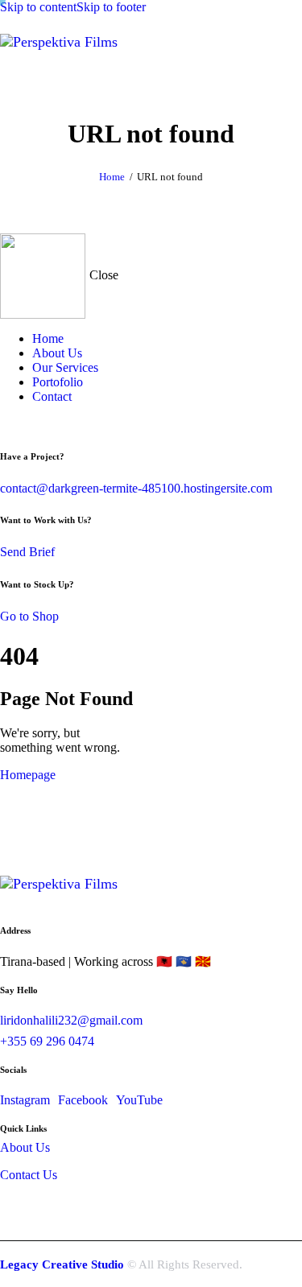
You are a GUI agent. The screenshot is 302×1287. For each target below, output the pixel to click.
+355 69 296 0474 (47, 1041)
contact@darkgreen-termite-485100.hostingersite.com (136, 488)
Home (112, 177)
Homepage (28, 775)
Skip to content (38, 7)
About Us (25, 1147)
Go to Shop (29, 616)
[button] (141, 78)
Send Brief (27, 552)
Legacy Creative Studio (62, 1264)
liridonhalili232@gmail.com (71, 1020)
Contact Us (28, 1175)
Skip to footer (111, 7)
